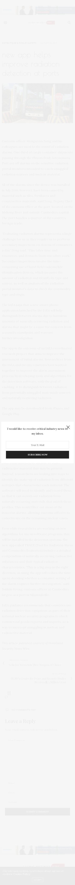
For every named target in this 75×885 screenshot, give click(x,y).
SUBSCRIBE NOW (38, 454)
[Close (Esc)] (68, 427)
